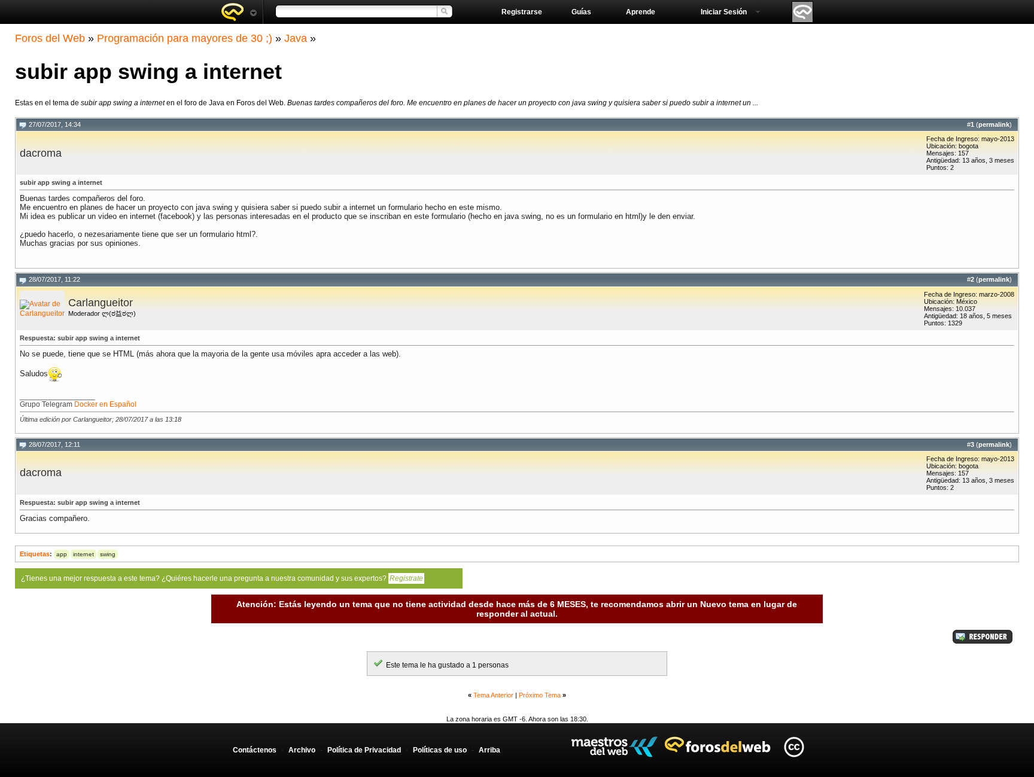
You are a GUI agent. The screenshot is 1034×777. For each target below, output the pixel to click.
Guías (581, 12)
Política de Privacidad (364, 750)
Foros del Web (50, 38)
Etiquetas (35, 553)
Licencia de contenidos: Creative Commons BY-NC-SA (793, 746)
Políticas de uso (440, 750)
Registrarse (521, 12)
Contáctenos (254, 750)
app (61, 554)
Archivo (301, 750)
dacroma (41, 153)
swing (107, 554)
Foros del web (239, 12)
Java (295, 38)
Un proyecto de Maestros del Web (614, 746)
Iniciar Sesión (724, 12)
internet (83, 554)
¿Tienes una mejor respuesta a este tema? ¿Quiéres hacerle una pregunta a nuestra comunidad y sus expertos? (222, 578)
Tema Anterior (493, 695)
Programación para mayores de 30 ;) (184, 38)
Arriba (489, 750)
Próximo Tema (540, 695)
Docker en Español (105, 404)
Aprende (640, 12)
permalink (993, 124)
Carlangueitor (100, 303)
